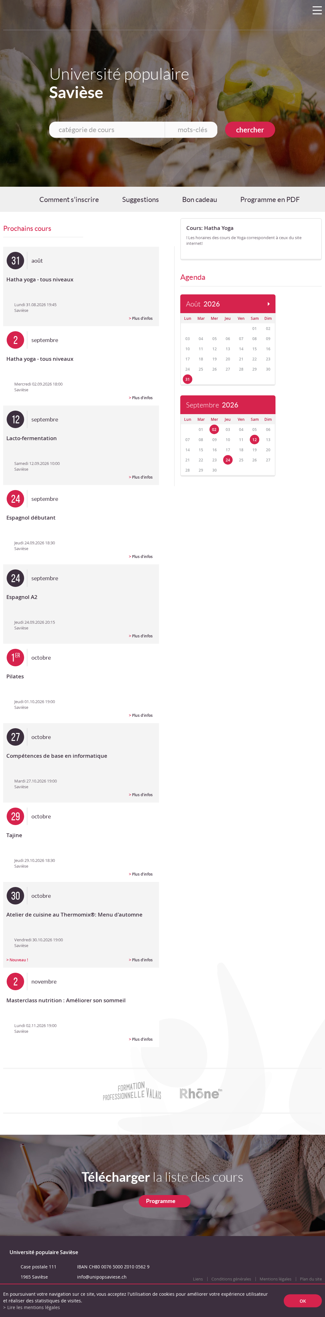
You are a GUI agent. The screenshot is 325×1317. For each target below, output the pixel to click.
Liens (198, 1279)
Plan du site (311, 1279)
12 (254, 439)
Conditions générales (231, 1279)
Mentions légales (275, 1279)
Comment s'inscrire (69, 199)
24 (228, 460)
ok (303, 1301)
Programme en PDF (270, 199)
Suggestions (140, 199)
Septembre (212, 405)
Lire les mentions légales (33, 1307)
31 (187, 379)
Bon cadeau (199, 199)
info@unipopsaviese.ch (102, 1277)
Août (203, 304)
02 (214, 429)
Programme (161, 1201)
